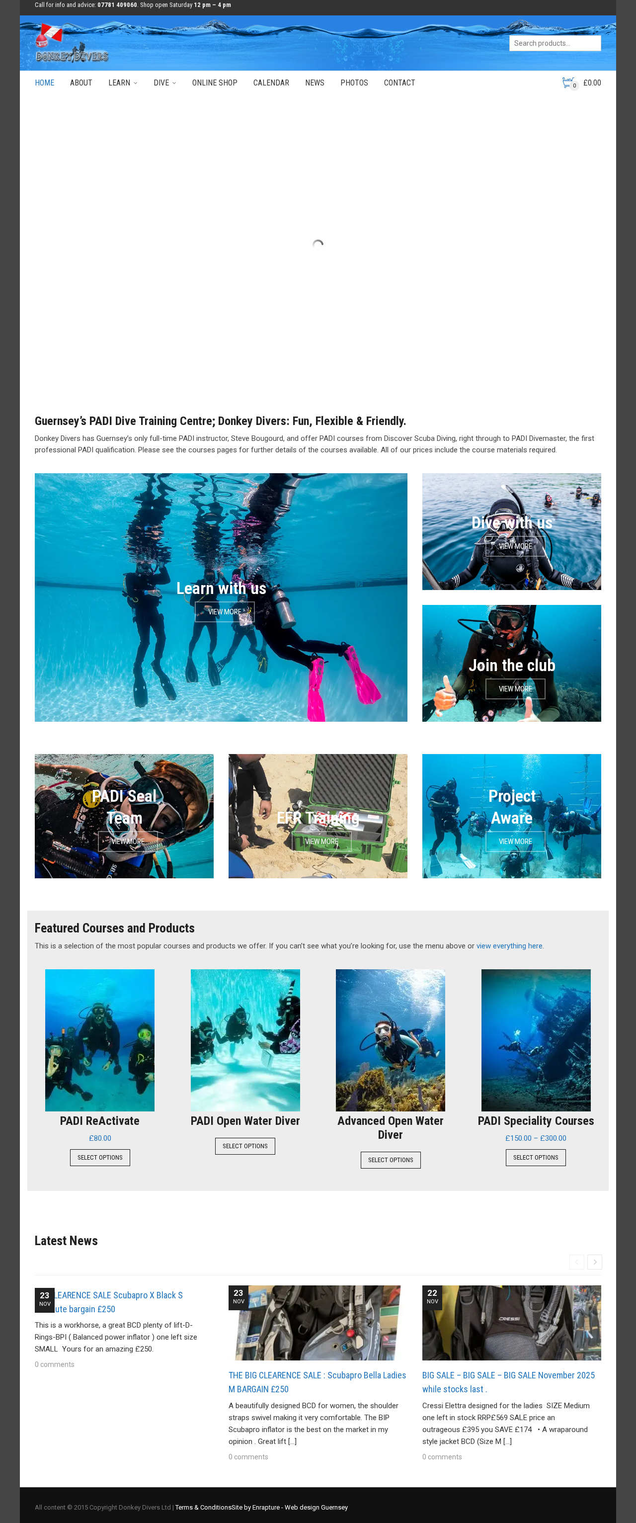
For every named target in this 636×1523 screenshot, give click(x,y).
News (314, 82)
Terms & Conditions (203, 1507)
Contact (399, 82)
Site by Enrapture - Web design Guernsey (290, 1507)
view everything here (510, 945)
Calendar (271, 82)
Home (44, 82)
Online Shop (215, 82)
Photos (354, 82)
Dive (161, 82)
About (81, 82)
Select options (100, 1157)
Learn (119, 82)
